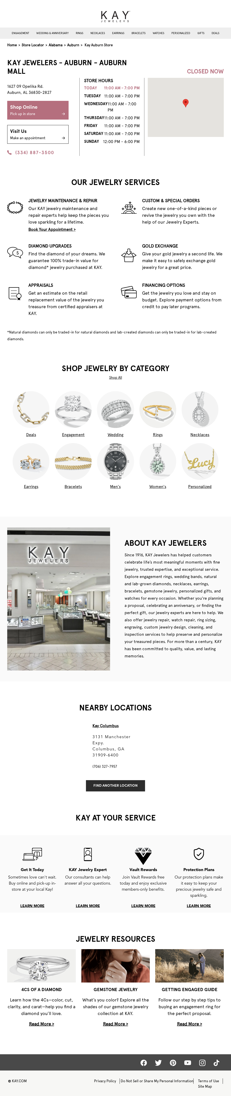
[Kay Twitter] (158, 1063)
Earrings (118, 33)
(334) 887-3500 (34, 152)
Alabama (55, 45)
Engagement (20, 33)
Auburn (73, 45)
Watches (158, 33)
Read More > (41, 1024)
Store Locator (33, 45)
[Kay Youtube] (188, 1062)
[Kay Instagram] (202, 1063)
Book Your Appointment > (52, 229)
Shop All (115, 377)
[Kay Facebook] (143, 1063)
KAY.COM (17, 1081)
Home (12, 45)
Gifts (200, 33)
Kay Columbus (105, 725)
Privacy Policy (105, 1081)
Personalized (180, 33)
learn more (32, 906)
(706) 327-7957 (104, 766)
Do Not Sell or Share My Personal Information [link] (157, 1081)
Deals (215, 33)
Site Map (205, 1086)
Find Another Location (115, 786)
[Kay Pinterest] (173, 1063)
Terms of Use (208, 1081)
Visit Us (27, 134)
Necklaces (97, 33)
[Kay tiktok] (216, 1063)
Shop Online (23, 110)
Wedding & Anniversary (52, 33)
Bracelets (139, 33)
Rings (79, 33)
